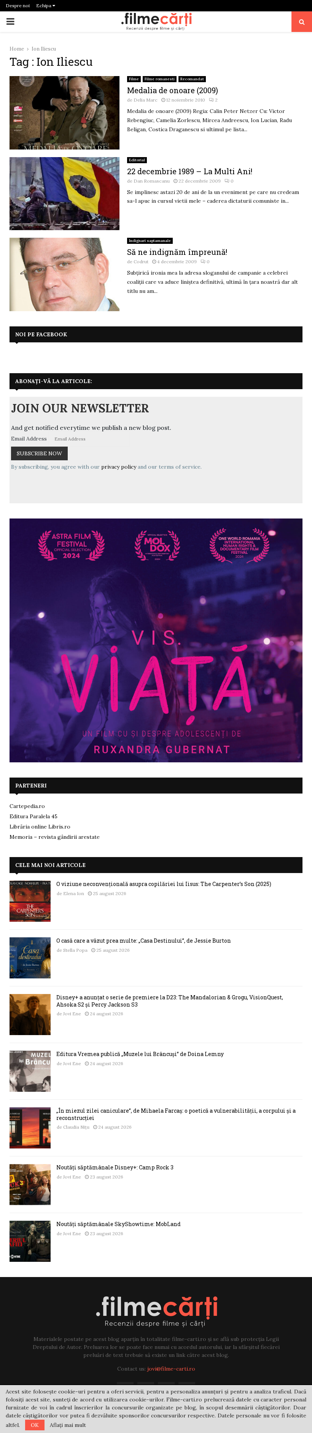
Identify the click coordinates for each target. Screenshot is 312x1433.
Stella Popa (75, 950)
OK (35, 1425)
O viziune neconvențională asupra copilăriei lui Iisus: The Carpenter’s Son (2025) (163, 883)
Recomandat (192, 78)
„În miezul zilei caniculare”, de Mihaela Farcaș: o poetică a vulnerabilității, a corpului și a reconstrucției (176, 1114)
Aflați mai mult (68, 1425)
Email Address (29, 438)
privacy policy (118, 466)
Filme (134, 78)
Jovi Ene (72, 1013)
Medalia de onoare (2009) (172, 90)
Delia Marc (146, 100)
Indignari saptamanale (150, 240)
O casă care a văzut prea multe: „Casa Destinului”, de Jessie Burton (143, 940)
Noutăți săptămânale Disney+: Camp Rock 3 (115, 1167)
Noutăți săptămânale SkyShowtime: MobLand (118, 1224)
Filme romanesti (160, 78)
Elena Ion (73, 893)
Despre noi (18, 5)
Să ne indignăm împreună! (177, 252)
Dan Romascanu (152, 181)
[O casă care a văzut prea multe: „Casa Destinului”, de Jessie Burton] (30, 957)
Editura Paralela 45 (33, 816)
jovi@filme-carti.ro (171, 1368)
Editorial (137, 159)
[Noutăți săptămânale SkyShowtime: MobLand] (30, 1241)
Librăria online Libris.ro (40, 826)
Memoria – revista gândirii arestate (55, 836)
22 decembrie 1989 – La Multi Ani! (189, 171)
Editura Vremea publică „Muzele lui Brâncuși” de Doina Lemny (140, 1054)
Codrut (141, 261)
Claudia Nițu (76, 1127)
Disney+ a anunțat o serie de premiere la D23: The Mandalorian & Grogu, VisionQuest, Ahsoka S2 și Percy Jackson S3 (169, 1001)
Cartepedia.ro (27, 806)
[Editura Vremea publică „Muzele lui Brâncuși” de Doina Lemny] (30, 1071)
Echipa (44, 5)
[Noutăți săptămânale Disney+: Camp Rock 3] (30, 1184)
